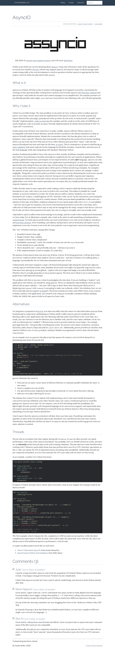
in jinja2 (43, 291)
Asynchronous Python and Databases (32, 553)
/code (70, 2)
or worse (59, 144)
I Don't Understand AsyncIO (28, 550)
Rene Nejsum (23, 589)
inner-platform (19, 147)
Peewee (35, 69)
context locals (18, 220)
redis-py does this (42, 121)
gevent (85, 24)
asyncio (80, 24)
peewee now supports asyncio (38, 60)
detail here (68, 60)
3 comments (98, 24)
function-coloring (89, 93)
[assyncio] (57, 55)
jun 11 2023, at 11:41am (35, 619)
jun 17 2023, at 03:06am (34, 569)
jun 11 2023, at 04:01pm (44, 589)
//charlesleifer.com (22, 2)
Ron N (19, 618)
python (90, 24)
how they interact (23, 223)
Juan (18, 569)
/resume (80, 2)
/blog (62, 2)
